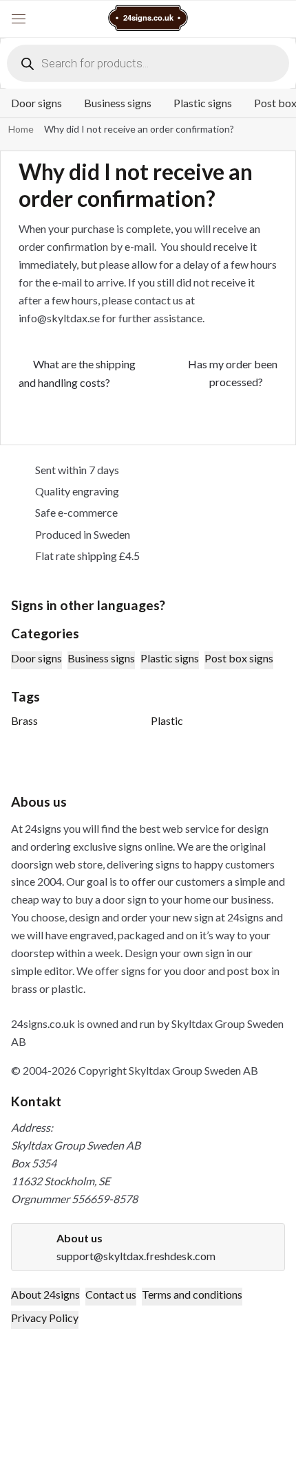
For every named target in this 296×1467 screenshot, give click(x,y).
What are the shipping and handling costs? (77, 373)
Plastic (167, 720)
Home (21, 129)
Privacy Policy (44, 1317)
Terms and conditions (192, 1294)
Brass (24, 720)
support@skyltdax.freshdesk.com (135, 1255)
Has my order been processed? (232, 372)
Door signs (36, 102)
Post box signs (238, 657)
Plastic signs (202, 102)
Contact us (110, 1294)
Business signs (117, 102)
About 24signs (45, 1294)
